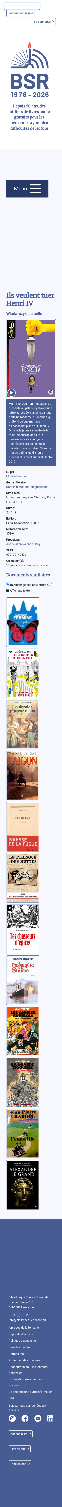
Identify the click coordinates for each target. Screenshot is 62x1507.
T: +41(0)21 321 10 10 (23, 1315)
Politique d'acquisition (23, 1340)
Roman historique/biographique (27, 487)
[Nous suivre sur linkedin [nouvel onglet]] (50, 1418)
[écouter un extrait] (11, 393)
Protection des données (24, 1360)
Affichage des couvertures (30, 585)
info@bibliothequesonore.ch (27, 1320)
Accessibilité (18, 1434)
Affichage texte (19, 590)
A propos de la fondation (25, 1327)
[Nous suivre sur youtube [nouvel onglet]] (37, 1418)
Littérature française (20, 497)
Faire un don (18, 1464)
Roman (40, 497)
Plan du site (18, 1449)
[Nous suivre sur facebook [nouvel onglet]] (24, 1418)
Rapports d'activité (21, 1334)
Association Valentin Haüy (23, 544)
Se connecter (43, 21)
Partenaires (16, 1354)
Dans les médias (19, 1347)
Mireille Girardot (16, 476)
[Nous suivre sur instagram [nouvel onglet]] (12, 1418)
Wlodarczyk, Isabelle (24, 313)
